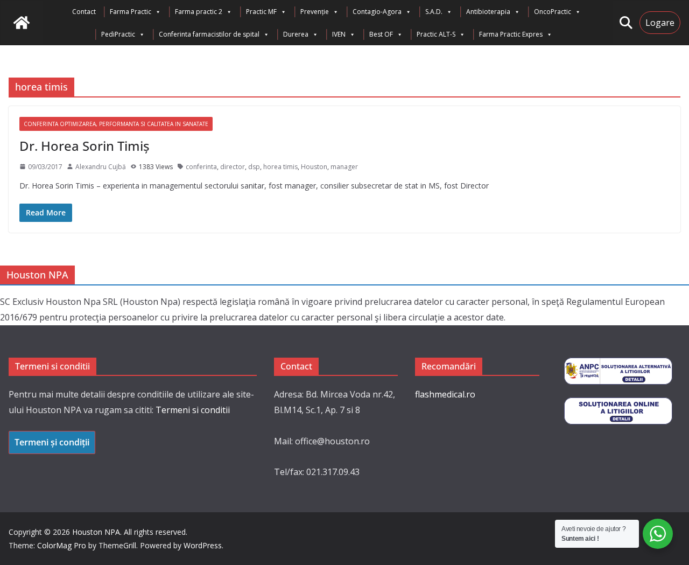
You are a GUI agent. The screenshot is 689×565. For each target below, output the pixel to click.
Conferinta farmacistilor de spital (209, 34)
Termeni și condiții (52, 442)
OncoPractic (552, 11)
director (232, 166)
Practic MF (261, 11)
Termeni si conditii (193, 410)
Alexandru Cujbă (100, 166)
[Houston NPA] (21, 22)
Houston (314, 166)
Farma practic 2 (198, 11)
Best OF (381, 34)
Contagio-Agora (377, 11)
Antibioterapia (488, 11)
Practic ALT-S (436, 34)
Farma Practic (130, 11)
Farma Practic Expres (511, 34)
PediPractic (118, 34)
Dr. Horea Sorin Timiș (84, 146)
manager (344, 166)
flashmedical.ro (445, 394)
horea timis (280, 166)
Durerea (295, 34)
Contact (84, 11)
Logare (659, 23)
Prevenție (314, 11)
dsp (254, 166)
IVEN (339, 34)
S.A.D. (433, 11)
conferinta (201, 166)
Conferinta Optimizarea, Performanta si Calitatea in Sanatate (116, 124)
